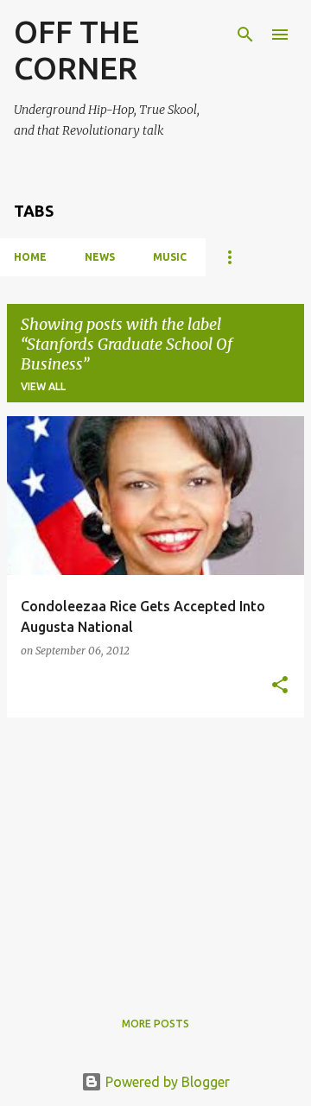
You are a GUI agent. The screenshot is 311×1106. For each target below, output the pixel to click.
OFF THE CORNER (76, 49)
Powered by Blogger (166, 1082)
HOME (30, 256)
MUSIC (170, 256)
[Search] (245, 34)
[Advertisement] (155, 852)
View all (43, 386)
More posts (155, 1023)
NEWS (100, 256)
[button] (280, 685)
